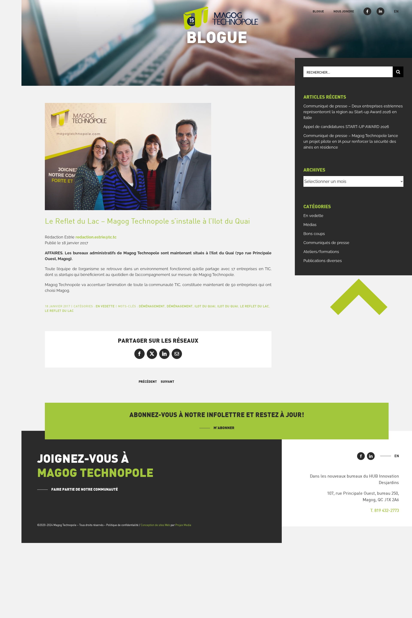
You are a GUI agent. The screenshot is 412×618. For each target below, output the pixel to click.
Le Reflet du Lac (254, 306)
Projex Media (183, 525)
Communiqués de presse (326, 242)
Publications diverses (322, 260)
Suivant (167, 381)
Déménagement (152, 306)
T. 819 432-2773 (384, 510)
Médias (310, 224)
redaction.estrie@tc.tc (96, 237)
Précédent (148, 381)
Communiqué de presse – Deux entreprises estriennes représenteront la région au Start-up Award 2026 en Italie (353, 112)
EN (396, 456)
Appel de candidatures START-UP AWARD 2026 (346, 126)
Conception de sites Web (155, 525)
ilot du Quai (205, 306)
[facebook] (361, 456)
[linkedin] (371, 456)
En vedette (105, 306)
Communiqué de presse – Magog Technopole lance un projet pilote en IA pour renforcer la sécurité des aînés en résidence (350, 141)
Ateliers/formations (321, 251)
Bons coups (314, 233)
